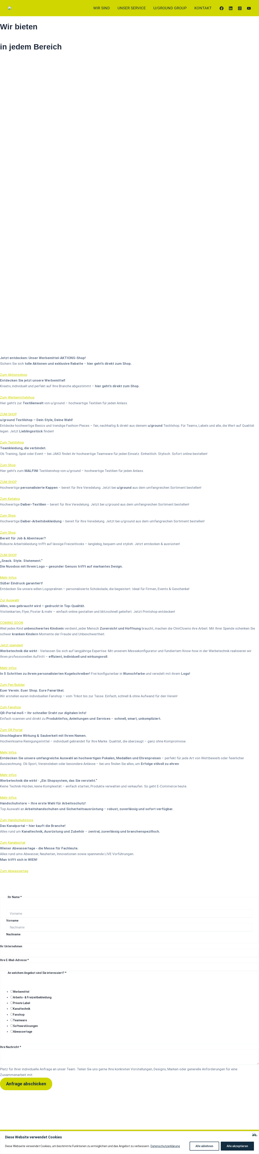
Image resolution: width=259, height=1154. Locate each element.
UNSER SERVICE (132, 8)
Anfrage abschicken (26, 1083)
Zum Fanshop (10, 707)
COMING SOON (11, 623)
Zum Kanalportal (12, 843)
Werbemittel (21, 991)
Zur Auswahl (9, 600)
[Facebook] (222, 8)
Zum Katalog (10, 499)
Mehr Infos (8, 577)
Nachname (13, 934)
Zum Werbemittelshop (17, 397)
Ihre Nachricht (10, 1047)
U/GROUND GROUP (170, 8)
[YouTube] (249, 8)
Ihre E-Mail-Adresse (14, 960)
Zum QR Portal (11, 730)
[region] (129, 1142)
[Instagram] (240, 8)
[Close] (254, 1134)
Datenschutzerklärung (165, 1146)
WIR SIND (101, 8)
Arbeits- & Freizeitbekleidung (32, 997)
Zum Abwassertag (14, 871)
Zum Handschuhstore (16, 820)
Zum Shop (8, 465)
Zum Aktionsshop (13, 375)
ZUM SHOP (8, 414)
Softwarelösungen (25, 1026)
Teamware (20, 1020)
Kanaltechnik (21, 1008)
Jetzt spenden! (11, 645)
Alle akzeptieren (237, 1146)
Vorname (12, 920)
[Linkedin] (231, 8)
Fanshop (18, 1014)
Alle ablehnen (204, 1146)
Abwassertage (22, 1031)
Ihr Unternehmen (11, 946)
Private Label (21, 1003)
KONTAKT (203, 8)
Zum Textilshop (12, 442)
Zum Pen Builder (12, 685)
